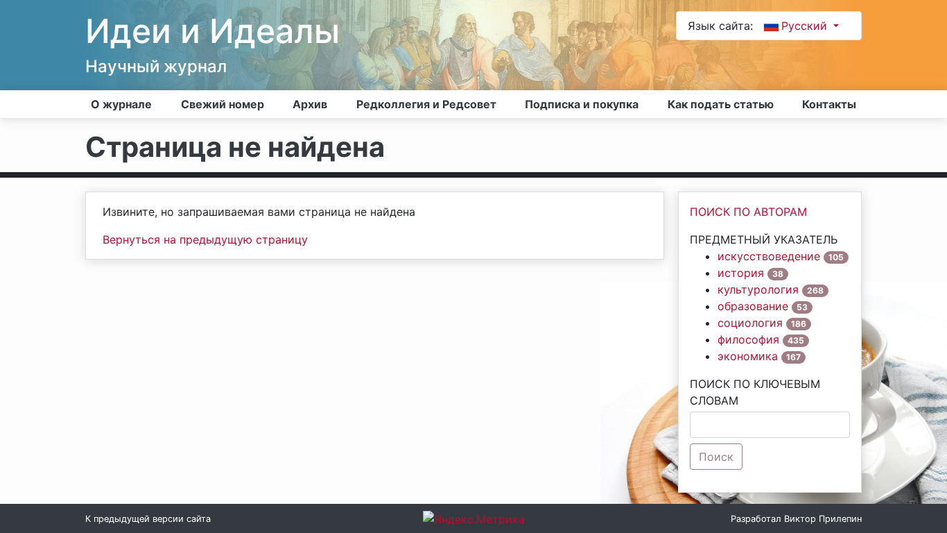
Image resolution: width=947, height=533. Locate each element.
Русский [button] (806, 26)
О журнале (121, 104)
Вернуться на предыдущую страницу (205, 239)
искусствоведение (769, 256)
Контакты (829, 104)
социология (750, 323)
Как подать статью (721, 104)
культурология (758, 289)
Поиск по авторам (748, 212)
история (741, 273)
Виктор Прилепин (823, 519)
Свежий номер (222, 104)
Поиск (716, 457)
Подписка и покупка (581, 104)
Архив (310, 104)
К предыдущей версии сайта (148, 519)
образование (753, 306)
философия (748, 339)
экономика (748, 356)
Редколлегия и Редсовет (426, 104)
